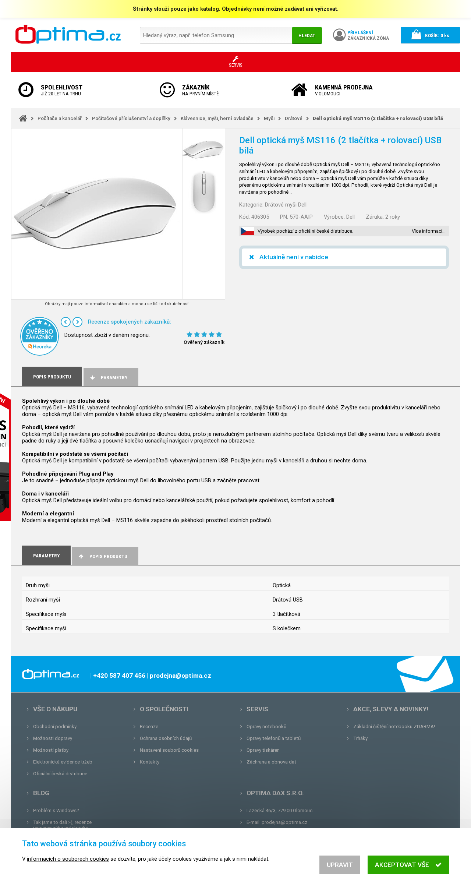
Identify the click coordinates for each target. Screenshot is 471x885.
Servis (257, 709)
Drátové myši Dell (286, 204)
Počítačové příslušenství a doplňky (131, 118)
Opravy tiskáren (263, 750)
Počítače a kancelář (60, 118)
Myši (269, 118)
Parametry (114, 377)
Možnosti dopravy (52, 738)
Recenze (149, 726)
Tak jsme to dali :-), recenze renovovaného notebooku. (62, 825)
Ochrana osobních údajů (166, 738)
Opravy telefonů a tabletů (274, 738)
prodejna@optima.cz (284, 822)
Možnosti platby (50, 750)
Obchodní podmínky (55, 726)
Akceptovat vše (402, 864)
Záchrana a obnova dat (271, 762)
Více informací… (429, 231)
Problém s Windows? (56, 810)
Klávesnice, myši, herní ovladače (217, 118)
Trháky (360, 738)
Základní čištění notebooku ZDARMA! (394, 726)
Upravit (340, 864)
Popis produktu (108, 556)
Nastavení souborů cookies (169, 750)
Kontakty (149, 762)
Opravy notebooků (266, 726)
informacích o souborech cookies (68, 859)
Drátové (293, 118)
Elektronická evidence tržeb (62, 762)
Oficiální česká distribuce (60, 773)
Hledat (306, 35)
